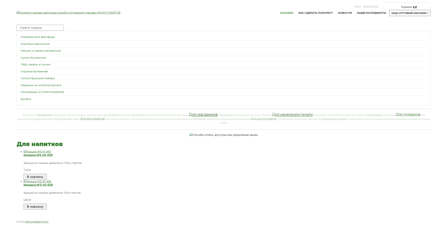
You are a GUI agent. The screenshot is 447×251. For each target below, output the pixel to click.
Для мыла (256, 115)
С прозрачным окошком (333, 118)
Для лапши (182, 115)
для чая (387, 119)
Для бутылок (28, 115)
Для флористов (229, 119)
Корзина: (408, 7)
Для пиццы (389, 115)
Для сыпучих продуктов (180, 119)
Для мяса (266, 115)
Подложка (313, 119)
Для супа (151, 119)
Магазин (286, 12)
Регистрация (370, 6)
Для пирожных (374, 114)
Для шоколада (285, 119)
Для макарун (225, 114)
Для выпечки (44, 114)
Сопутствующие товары (38, 78)
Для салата (111, 119)
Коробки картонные (35, 43)
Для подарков (408, 114)
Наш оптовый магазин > (409, 13)
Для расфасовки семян (66, 118)
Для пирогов (358, 115)
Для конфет (138, 114)
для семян (377, 119)
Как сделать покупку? (315, 12)
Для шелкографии (263, 118)
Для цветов (243, 119)
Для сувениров (138, 119)
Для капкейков (111, 114)
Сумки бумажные (33, 57)
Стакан (352, 119)
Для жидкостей (94, 115)
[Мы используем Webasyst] (425, 221)
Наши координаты (371, 12)
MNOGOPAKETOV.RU (36, 221)
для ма (367, 119)
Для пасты (345, 115)
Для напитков (320, 115)
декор (360, 118)
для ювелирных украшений (406, 119)
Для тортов (199, 118)
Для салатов (124, 119)
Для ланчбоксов (168, 115)
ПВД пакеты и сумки (35, 64)
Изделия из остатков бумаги (41, 85)
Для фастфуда (213, 119)
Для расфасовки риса (40, 118)
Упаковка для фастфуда (38, 37)
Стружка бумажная (34, 71)
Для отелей (333, 115)
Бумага (26, 99)
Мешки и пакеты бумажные (41, 50)
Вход (358, 6)
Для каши (125, 115)
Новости (345, 12)
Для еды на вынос (76, 115)
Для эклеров (300, 119)
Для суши (162, 119)
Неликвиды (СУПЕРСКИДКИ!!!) (42, 92)
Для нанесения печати (292, 114)
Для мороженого (242, 115)
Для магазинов (203, 114)
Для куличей (152, 115)
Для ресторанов (92, 118)
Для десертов (59, 115)
